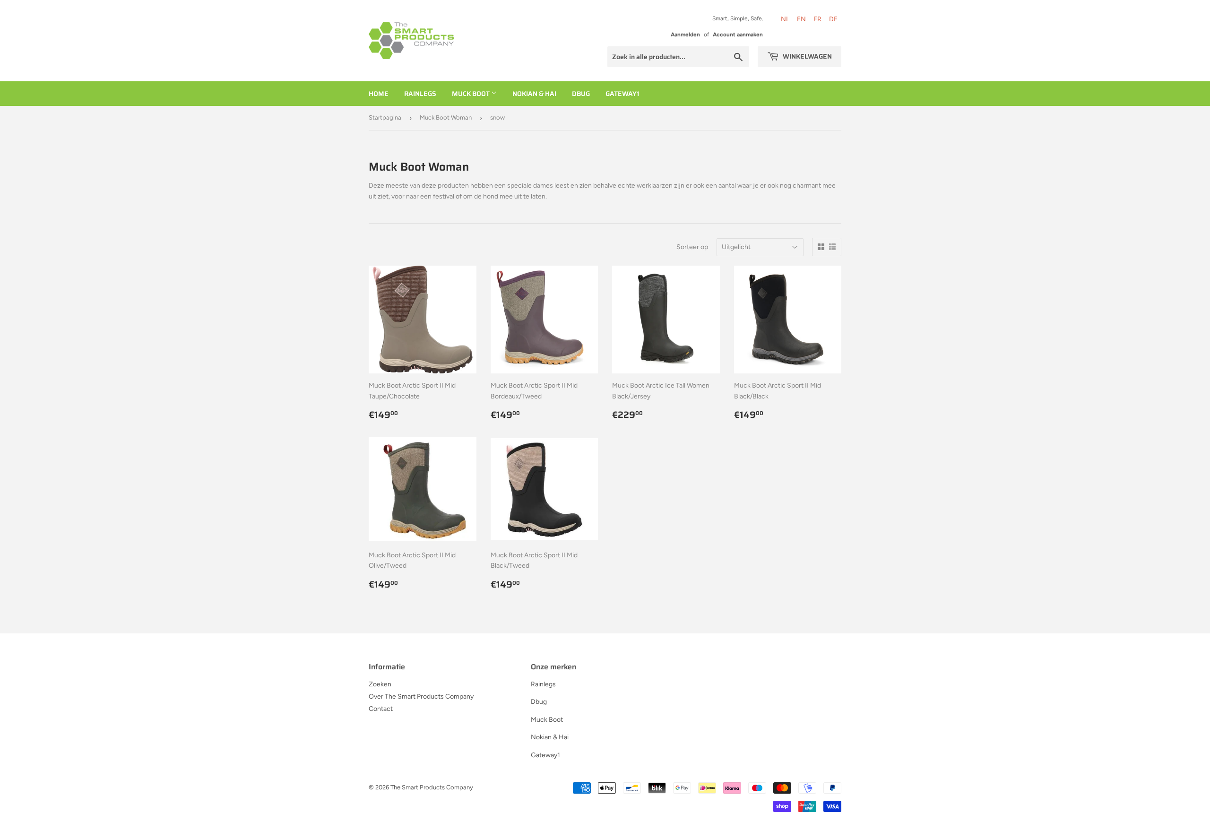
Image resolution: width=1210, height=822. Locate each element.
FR (817, 19)
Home (379, 93)
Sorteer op (692, 247)
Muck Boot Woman (446, 117)
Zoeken (380, 684)
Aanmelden (685, 34)
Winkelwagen (806, 56)
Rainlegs (420, 93)
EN (801, 19)
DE (833, 19)
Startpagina (385, 117)
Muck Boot (471, 93)
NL (785, 19)
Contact (381, 709)
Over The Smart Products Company (421, 696)
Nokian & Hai (534, 93)
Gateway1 (622, 93)
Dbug (581, 93)
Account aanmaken (738, 34)
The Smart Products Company (431, 787)
